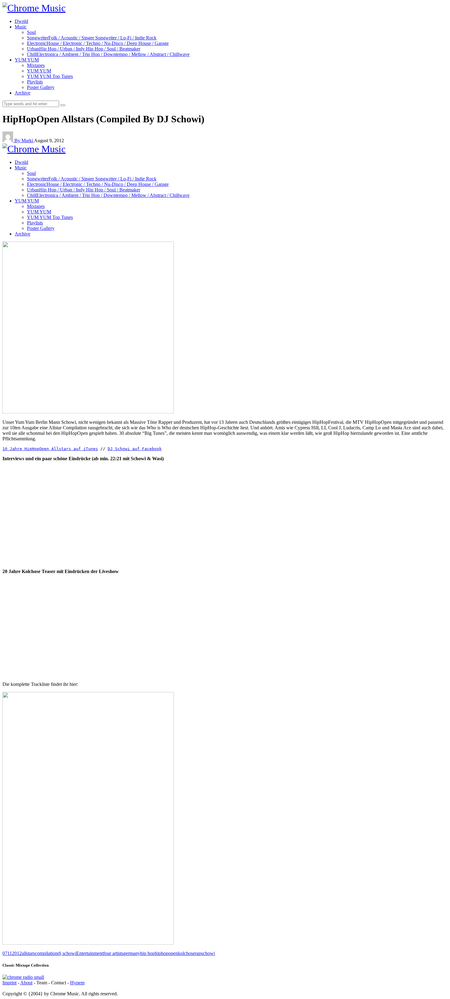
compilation (46, 953)
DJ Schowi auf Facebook (135, 448)
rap (198, 953)
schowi (208, 953)
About (26, 982)
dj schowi (67, 953)
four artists (113, 953)
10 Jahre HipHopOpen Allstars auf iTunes (50, 448)
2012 (17, 953)
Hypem (77, 982)
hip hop (147, 953)
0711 (7, 953)
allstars (28, 953)
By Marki (24, 140)
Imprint (9, 982)
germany (131, 953)
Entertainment (89, 953)
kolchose (186, 953)
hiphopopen (166, 953)
